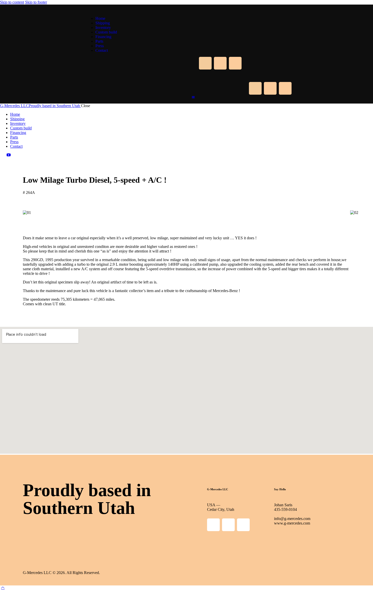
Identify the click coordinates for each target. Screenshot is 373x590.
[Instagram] (220, 63)
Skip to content (12, 2)
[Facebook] (205, 63)
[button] (186, 217)
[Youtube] (235, 63)
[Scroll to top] (3, 587)
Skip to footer (36, 2)
